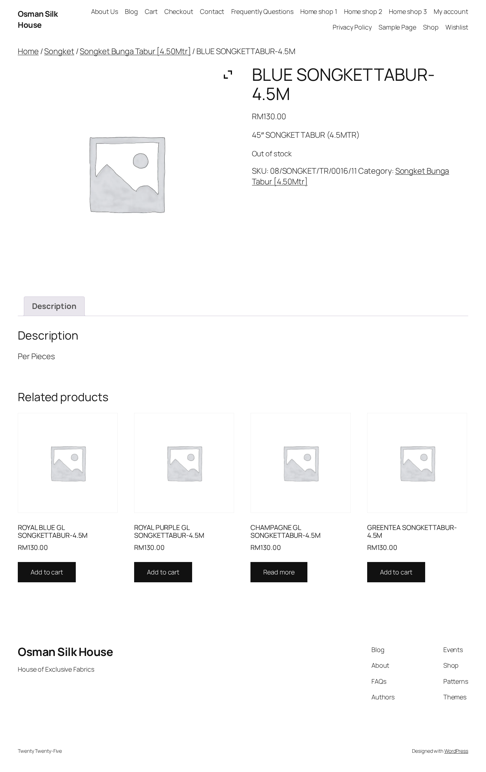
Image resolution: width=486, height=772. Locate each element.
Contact (212, 11)
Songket (59, 51)
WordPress (456, 750)
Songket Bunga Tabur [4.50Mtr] (135, 51)
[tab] (54, 306)
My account (451, 11)
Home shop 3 (408, 11)
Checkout (178, 11)
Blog (131, 11)
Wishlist (456, 27)
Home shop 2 (363, 11)
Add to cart (47, 572)
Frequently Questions (262, 11)
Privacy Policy (352, 27)
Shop (431, 27)
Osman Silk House (38, 19)
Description (54, 306)
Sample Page (397, 27)
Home (28, 51)
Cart (151, 11)
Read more (278, 572)
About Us (104, 11)
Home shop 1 (318, 11)
